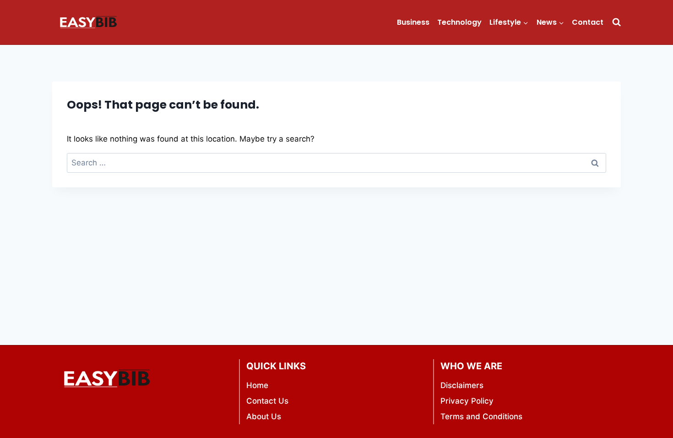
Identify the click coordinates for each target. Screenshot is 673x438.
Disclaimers (461, 385)
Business (413, 22)
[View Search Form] (616, 22)
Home (257, 385)
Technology (459, 22)
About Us (263, 416)
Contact (587, 22)
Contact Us (267, 400)
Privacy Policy (467, 400)
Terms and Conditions (481, 416)
